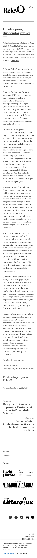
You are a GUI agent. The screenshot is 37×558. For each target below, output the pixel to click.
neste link (30, 55)
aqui (11, 52)
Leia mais (6, 549)
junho (16, 369)
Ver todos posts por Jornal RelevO (15, 388)
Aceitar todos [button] (9, 553)
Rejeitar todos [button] (22, 553)
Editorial (15, 366)
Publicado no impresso (26, 369)
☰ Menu (30, 7)
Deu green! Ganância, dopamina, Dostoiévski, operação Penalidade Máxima (18, 407)
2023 (12, 369)
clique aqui (15, 60)
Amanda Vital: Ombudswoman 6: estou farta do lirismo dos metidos (18, 424)
